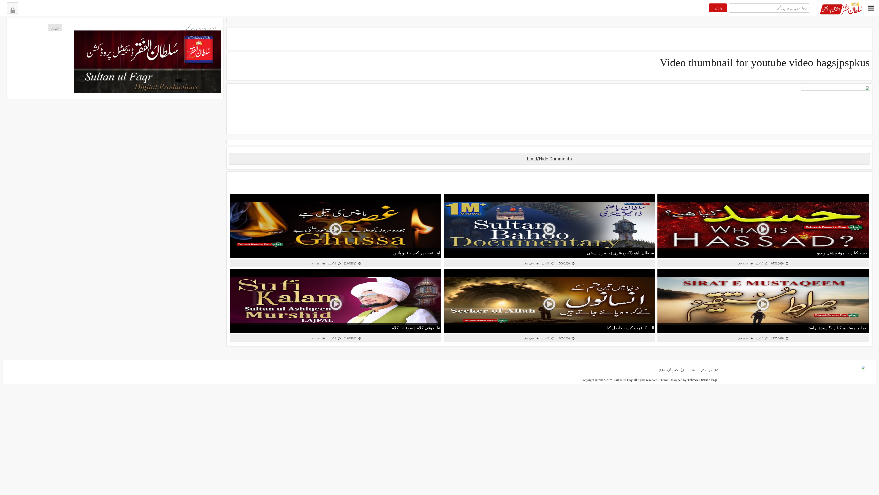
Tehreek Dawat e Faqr (702, 379)
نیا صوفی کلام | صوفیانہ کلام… (413, 328)
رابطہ (693, 369)
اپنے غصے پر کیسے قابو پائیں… (414, 253)
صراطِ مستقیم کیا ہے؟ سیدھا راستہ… (835, 328)
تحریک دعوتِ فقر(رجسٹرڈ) (672, 369)
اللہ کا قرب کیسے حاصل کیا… (628, 328)
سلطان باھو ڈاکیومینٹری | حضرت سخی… (618, 253)
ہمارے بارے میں (709, 369)
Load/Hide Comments (549, 159)
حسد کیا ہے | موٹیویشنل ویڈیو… (840, 253)
